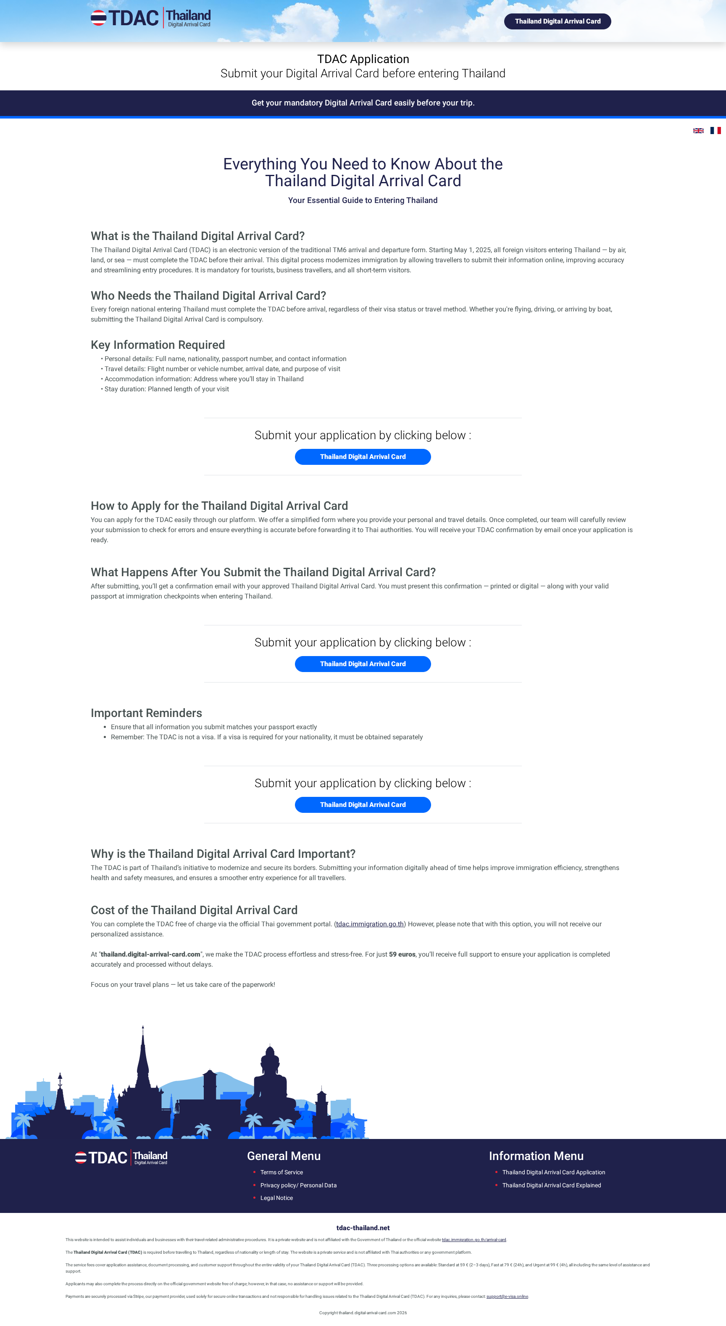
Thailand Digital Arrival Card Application (553, 1172)
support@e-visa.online (507, 1296)
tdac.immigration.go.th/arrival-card (474, 1239)
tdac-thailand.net (363, 1228)
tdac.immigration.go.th (370, 924)
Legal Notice (276, 1198)
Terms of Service (281, 1172)
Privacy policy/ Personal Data (298, 1185)
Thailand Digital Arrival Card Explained (551, 1185)
